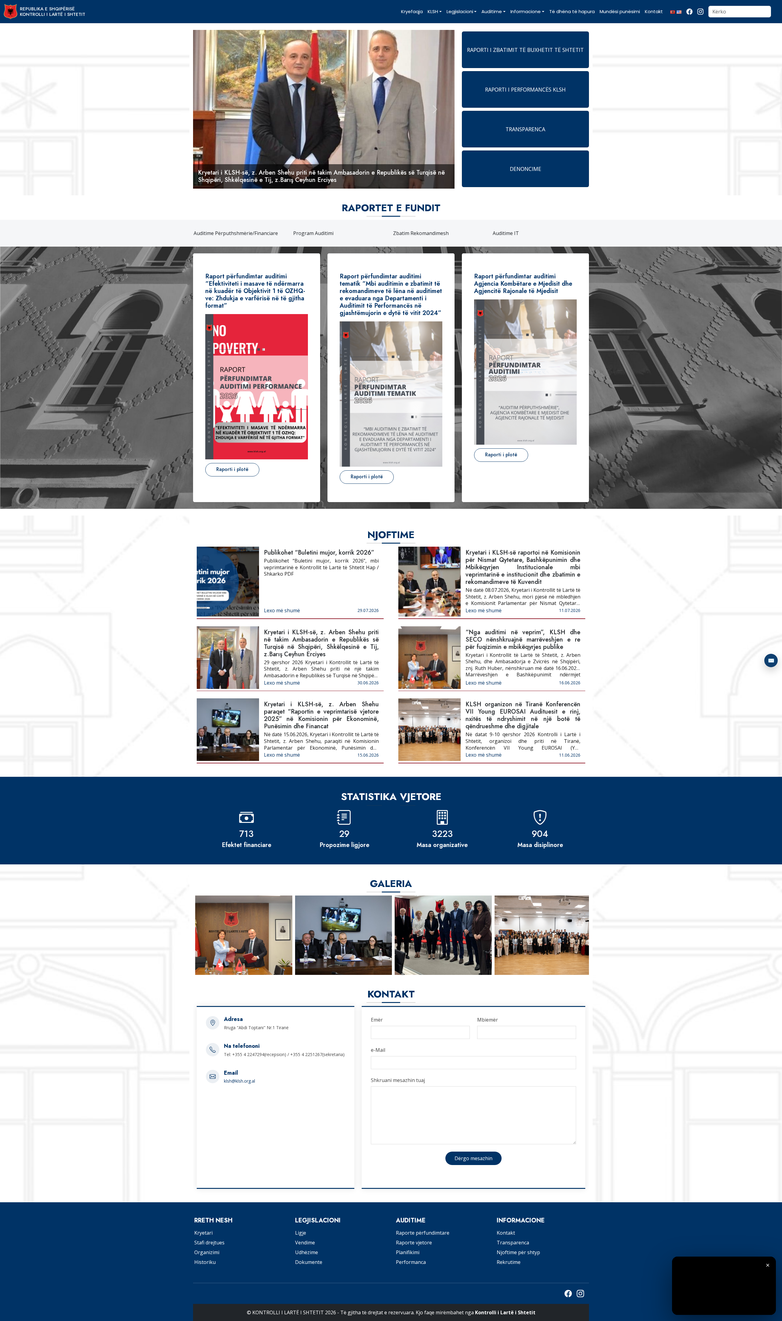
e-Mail (378, 1050)
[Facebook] (689, 11)
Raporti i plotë (232, 469)
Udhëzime (306, 1252)
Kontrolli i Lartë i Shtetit (505, 1312)
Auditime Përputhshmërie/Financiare (235, 233)
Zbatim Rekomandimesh (420, 233)
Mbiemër (487, 1019)
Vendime (305, 1242)
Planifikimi (407, 1252)
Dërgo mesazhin (473, 1158)
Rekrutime (509, 1262)
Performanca (411, 1262)
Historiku (205, 1262)
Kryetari (203, 1232)
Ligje (300, 1232)
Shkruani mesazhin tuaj (398, 1080)
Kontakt (506, 1232)
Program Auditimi (313, 233)
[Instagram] (700, 11)
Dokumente (308, 1262)
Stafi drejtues (209, 1242)
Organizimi (206, 1252)
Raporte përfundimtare (422, 1232)
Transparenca (513, 1242)
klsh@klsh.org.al (239, 1081)
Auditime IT (505, 233)
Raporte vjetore (414, 1242)
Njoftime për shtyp (518, 1252)
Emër (377, 1019)
